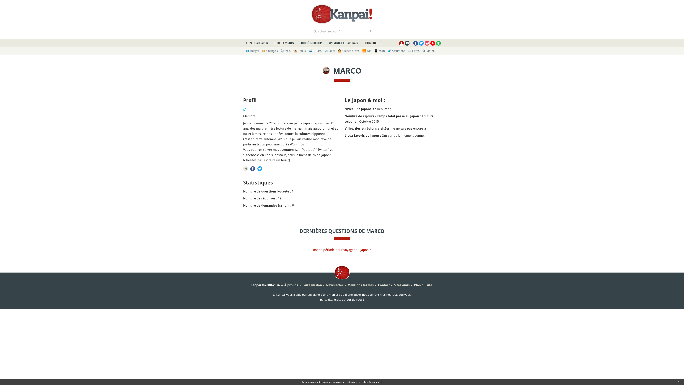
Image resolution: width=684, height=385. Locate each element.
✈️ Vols (286, 51)
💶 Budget (252, 51)
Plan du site (423, 285)
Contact (384, 285)
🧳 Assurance (396, 51)
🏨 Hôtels (299, 51)
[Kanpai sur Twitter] (421, 43)
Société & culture (311, 43)
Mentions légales (361, 285)
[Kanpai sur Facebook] (415, 43)
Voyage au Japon (257, 43)
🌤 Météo (428, 51)
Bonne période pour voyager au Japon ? (342, 250)
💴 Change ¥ (270, 51)
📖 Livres (413, 51)
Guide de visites (284, 43)
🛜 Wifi (366, 51)
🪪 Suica (329, 51)
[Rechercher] (370, 31)
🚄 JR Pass (315, 51)
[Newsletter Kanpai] (407, 43)
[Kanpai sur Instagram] (427, 43)
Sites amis (402, 285)
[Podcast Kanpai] (438, 43)
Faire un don (312, 285)
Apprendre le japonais (343, 43)
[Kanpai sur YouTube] (432, 43)
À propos (291, 285)
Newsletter (334, 285)
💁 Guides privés (348, 51)
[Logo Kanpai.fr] (342, 14)
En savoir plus (375, 382)
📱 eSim (379, 51)
